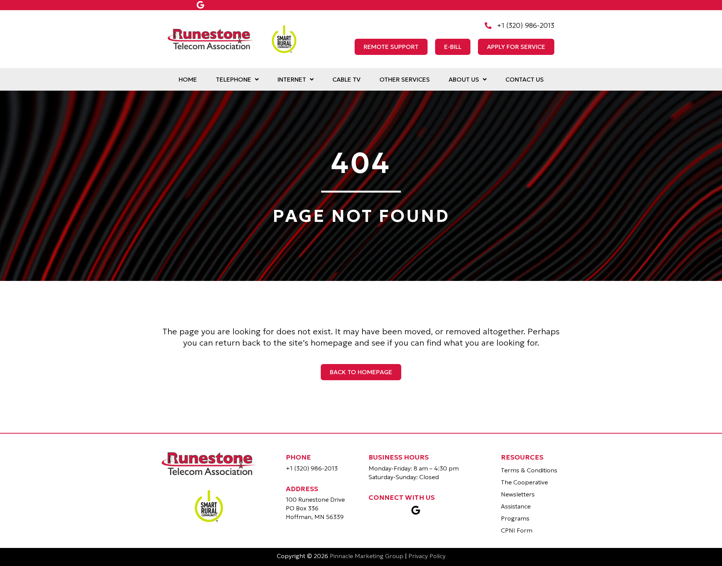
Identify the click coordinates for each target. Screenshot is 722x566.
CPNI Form (516, 530)
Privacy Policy (427, 556)
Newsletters (518, 494)
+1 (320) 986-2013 (312, 468)
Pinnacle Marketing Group (366, 556)
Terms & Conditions (529, 470)
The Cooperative (524, 482)
